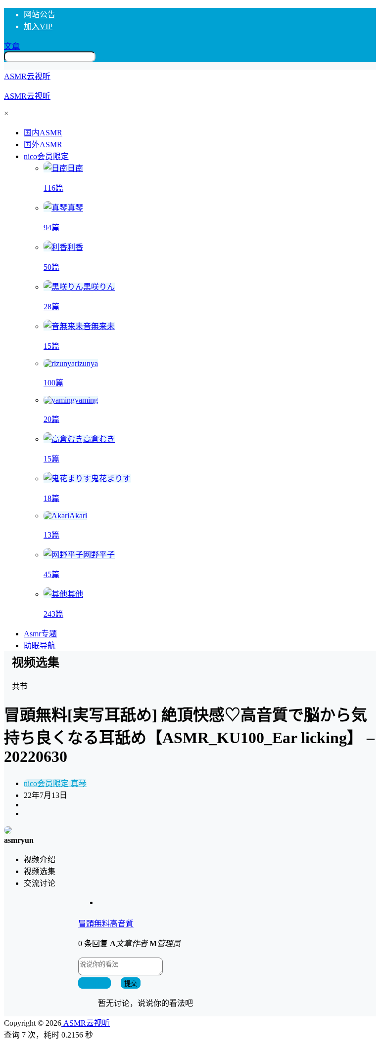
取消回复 (94, 983)
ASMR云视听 (85, 1023)
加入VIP (38, 26)
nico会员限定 (46, 156)
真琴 (78, 783)
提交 (130, 983)
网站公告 (39, 14)
